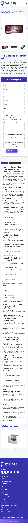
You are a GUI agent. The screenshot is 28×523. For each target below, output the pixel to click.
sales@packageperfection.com (9, 505)
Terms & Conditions (6, 497)
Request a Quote (14, 521)
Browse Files (14, 137)
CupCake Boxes (14, 450)
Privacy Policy (4, 494)
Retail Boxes (4, 478)
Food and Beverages (6, 481)
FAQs (2, 492)
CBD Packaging (5, 483)
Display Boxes (4, 486)
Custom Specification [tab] (15, 163)
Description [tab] (4, 163)
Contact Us (3, 499)
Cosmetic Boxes (5, 476)
